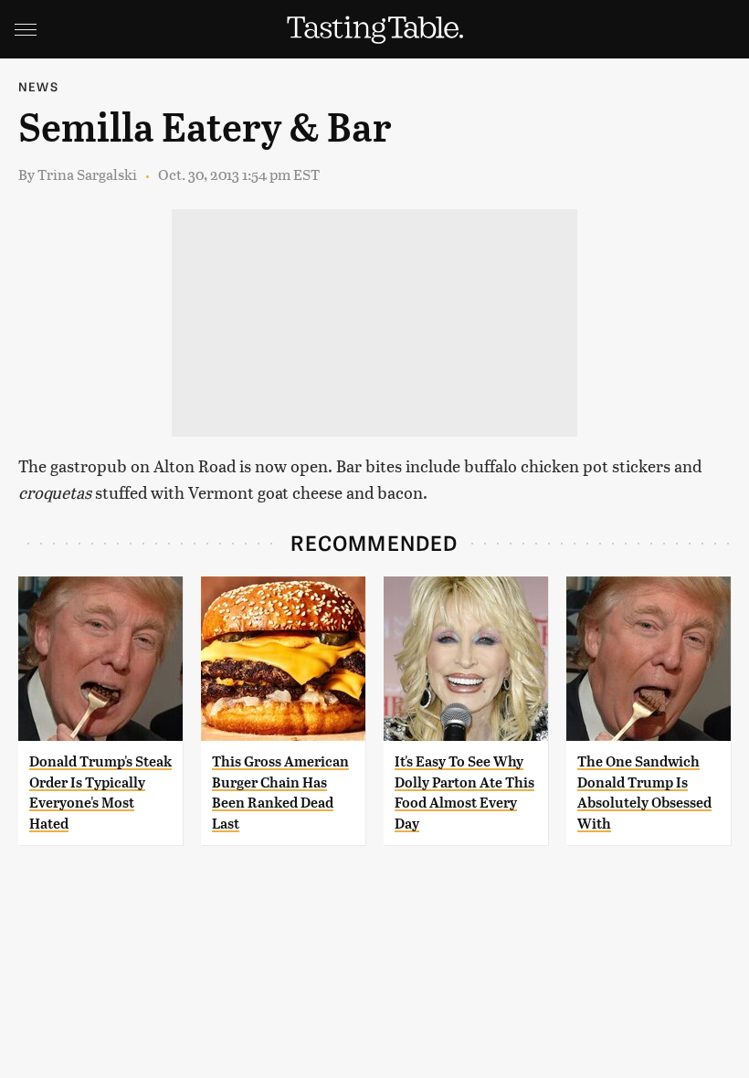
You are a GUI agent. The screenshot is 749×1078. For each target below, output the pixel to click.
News (38, 86)
